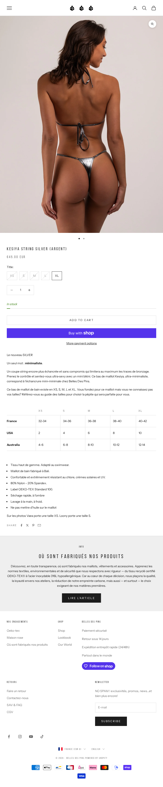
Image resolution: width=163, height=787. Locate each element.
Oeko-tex (13, 631)
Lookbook (64, 638)
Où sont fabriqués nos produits (27, 645)
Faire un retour (16, 691)
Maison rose (15, 638)
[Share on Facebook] (21, 525)
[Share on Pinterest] (33, 525)
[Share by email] (39, 525)
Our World (65, 645)
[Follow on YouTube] (31, 736)
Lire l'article (81, 598)
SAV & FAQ (14, 705)
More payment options (81, 343)
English (96, 749)
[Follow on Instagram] (20, 736)
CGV (10, 712)
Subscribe (111, 721)
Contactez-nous (17, 698)
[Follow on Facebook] (9, 736)
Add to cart (81, 320)
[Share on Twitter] (27, 525)
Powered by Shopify (96, 758)
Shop (61, 631)
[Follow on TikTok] (42, 736)
